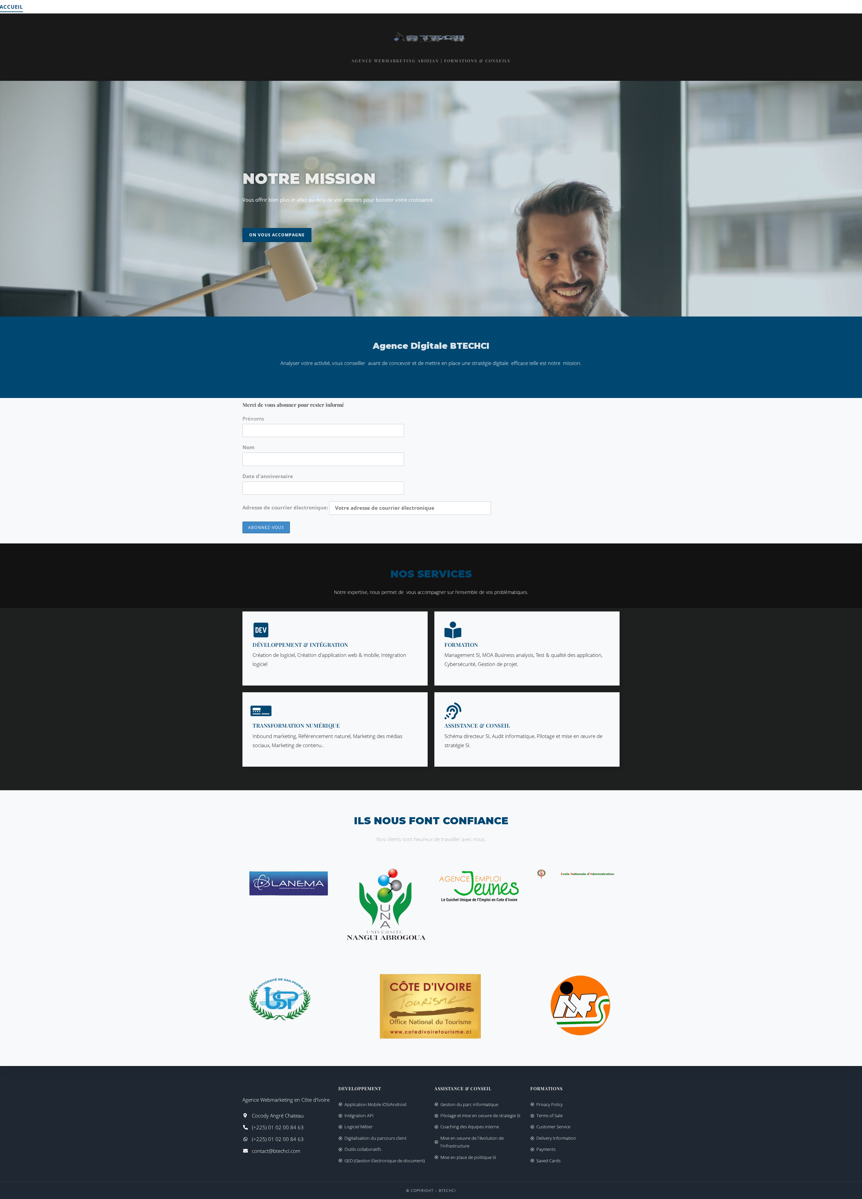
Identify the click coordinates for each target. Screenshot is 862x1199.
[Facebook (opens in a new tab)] (843, 6)
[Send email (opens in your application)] (854, 6)
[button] (276, 235)
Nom (248, 447)
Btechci (447, 1190)
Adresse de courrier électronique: (285, 507)
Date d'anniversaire (267, 476)
